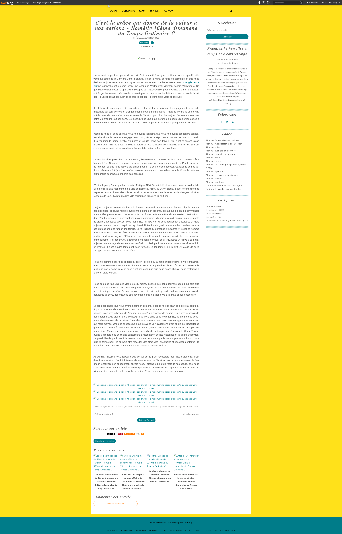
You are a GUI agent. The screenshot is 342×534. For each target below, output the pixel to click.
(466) (213, 217)
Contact (169, 11)
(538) (214, 213)
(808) (215, 210)
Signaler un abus (175, 530)
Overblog (187, 522)
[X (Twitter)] (263, 2)
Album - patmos (214, 178)
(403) (227, 220)
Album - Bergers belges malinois (222, 140)
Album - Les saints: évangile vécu (222, 175)
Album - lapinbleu (215, 171)
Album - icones (213, 161)
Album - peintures (215, 182)
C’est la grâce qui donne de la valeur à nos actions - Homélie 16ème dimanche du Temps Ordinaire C (146, 28)
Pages (142, 11)
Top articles (153, 530)
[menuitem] (114, 11)
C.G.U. (187, 530)
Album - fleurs (213, 157)
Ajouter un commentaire (115, 504)
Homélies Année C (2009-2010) (146, 38)
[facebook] (259, 2)
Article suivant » (191, 414)
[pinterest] (268, 2)
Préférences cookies (227, 530)
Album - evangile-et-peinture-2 (222, 154)
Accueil (114, 11)
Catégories (128, 11)
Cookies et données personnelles (205, 530)
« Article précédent (103, 414)
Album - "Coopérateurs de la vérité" (224, 143)
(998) (214, 206)
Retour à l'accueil (146, 420)
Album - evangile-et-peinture (221, 150)
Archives (155, 11)
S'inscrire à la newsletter (104, 441)
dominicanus (228, 100)
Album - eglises (213, 147)
